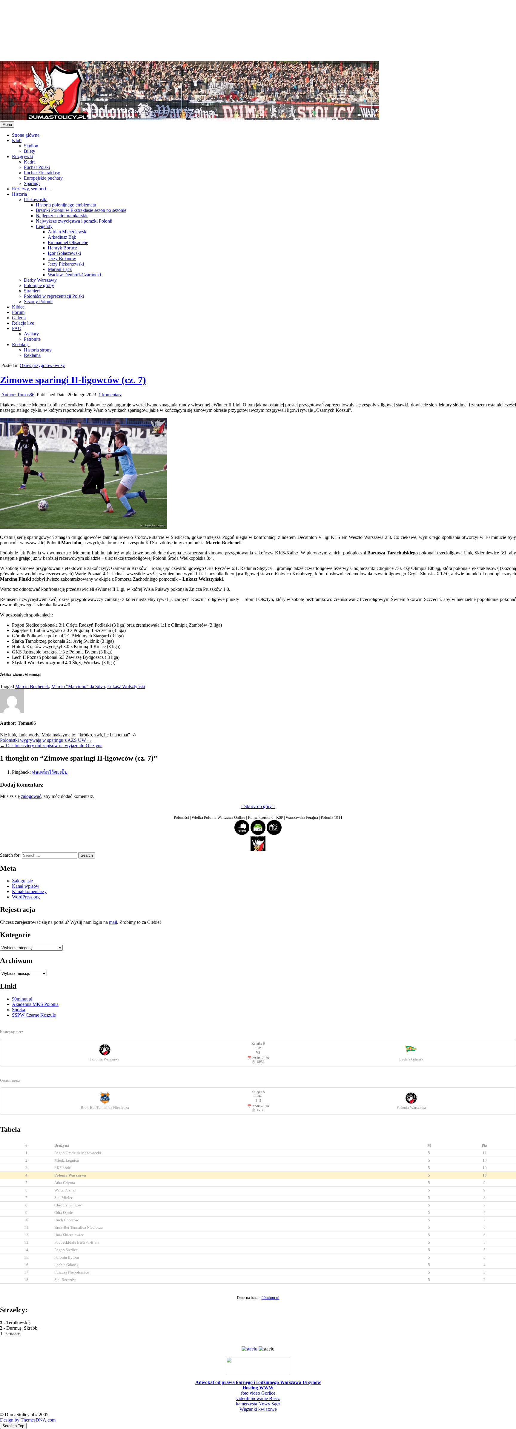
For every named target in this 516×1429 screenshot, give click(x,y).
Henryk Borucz (62, 247)
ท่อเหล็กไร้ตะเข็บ (49, 772)
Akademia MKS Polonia (35, 1004)
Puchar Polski (37, 167)
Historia (19, 194)
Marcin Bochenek (32, 686)
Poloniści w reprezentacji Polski (54, 296)
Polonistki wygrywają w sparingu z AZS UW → (46, 740)
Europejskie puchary (43, 178)
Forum (18, 312)
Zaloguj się (22, 880)
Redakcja (21, 344)
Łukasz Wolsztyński (126, 686)
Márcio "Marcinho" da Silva (78, 686)
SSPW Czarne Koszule (34, 1015)
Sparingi (32, 183)
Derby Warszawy (40, 280)
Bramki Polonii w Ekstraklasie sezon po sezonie (81, 210)
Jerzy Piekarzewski (66, 263)
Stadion (31, 145)
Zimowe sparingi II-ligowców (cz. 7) (73, 379)
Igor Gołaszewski (64, 253)
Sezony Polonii (38, 301)
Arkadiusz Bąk (62, 237)
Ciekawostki (35, 199)
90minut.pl (22, 998)
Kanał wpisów (25, 886)
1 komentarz (110, 394)
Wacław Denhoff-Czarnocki (74, 274)
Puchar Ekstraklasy (42, 172)
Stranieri (32, 290)
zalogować (31, 796)
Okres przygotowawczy (42, 365)
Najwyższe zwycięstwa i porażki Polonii (74, 220)
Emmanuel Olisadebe (68, 242)
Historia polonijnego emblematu (66, 204)
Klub (17, 140)
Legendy (44, 226)
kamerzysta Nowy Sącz (258, 1403)
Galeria (19, 317)
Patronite (32, 339)
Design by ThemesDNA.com (28, 1419)
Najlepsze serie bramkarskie (62, 215)
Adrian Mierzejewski (67, 231)
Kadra (30, 161)
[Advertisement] (179, 30)
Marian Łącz (60, 269)
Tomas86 (17, 394)
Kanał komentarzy (29, 891)
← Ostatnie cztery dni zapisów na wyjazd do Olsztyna (51, 745)
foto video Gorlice (258, 1393)
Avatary (31, 333)
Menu (7, 124)
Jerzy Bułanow (62, 258)
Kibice (18, 306)
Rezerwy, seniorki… (31, 188)
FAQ (17, 328)
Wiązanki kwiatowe (258, 1409)
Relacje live (23, 323)
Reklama (32, 355)
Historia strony (38, 349)
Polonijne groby (39, 285)
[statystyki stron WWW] (249, 1348)
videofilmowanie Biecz (258, 1398)
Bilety (29, 151)
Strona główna (25, 135)
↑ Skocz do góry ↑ (258, 806)
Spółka (18, 1009)
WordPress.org (26, 896)
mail (113, 922)
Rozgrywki (22, 156)
